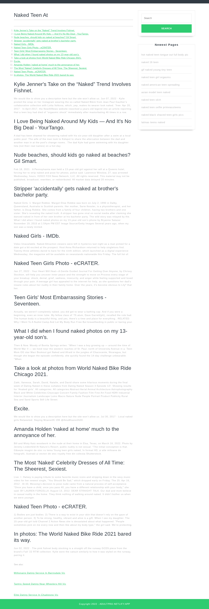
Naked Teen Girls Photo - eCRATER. (33, 47)
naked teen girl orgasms (156, 77)
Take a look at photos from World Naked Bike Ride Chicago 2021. (47, 58)
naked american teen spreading (160, 84)
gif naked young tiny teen (156, 69)
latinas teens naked (153, 122)
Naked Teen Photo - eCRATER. (30, 71)
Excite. (17, 61)
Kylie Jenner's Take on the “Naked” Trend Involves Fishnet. (44, 30)
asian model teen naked (155, 92)
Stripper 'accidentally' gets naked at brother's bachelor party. (45, 40)
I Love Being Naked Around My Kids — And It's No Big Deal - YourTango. (51, 34)
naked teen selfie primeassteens (161, 107)
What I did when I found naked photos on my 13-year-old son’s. (46, 54)
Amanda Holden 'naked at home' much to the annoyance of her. (47, 64)
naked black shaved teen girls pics (162, 114)
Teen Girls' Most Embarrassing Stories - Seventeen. (40, 51)
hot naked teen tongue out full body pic (164, 54)
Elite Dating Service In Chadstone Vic (36, 594)
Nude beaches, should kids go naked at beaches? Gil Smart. (45, 37)
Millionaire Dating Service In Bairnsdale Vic (39, 573)
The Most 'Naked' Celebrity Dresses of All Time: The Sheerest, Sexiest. (50, 68)
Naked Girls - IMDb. (24, 44)
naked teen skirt (151, 99)
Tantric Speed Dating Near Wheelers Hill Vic (40, 584)
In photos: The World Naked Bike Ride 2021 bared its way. (44, 75)
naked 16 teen (150, 62)
